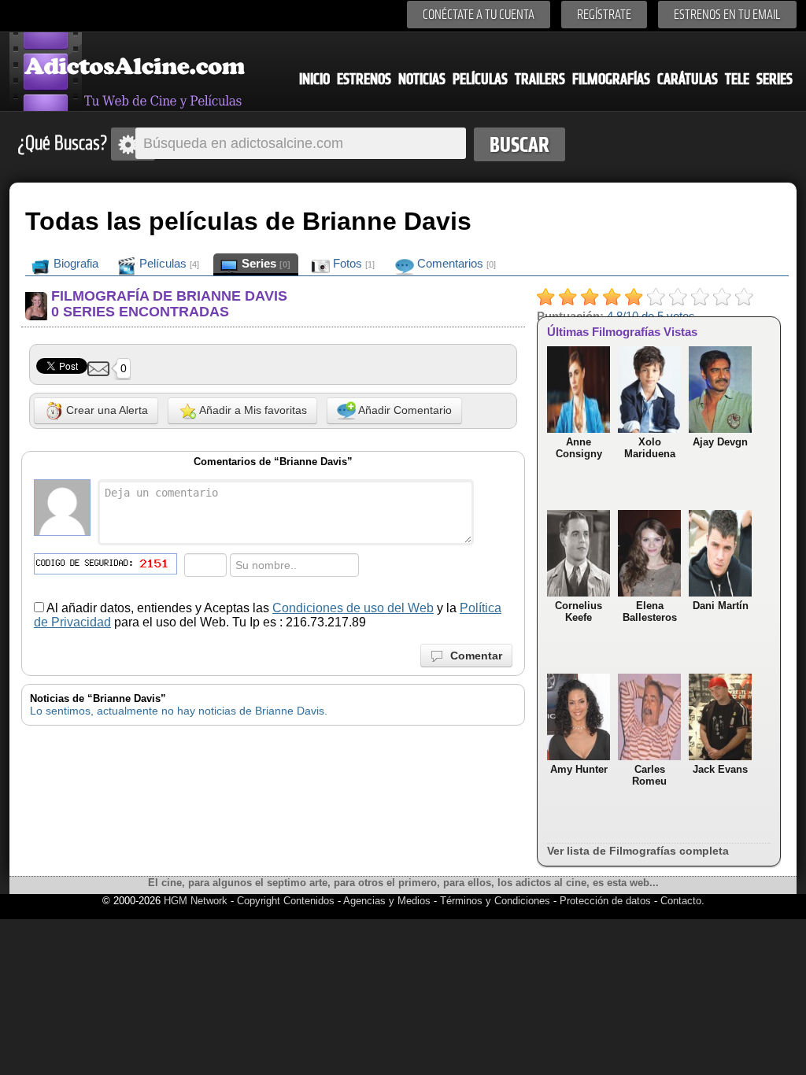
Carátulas (687, 79)
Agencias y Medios (387, 901)
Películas (480, 79)
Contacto (680, 901)
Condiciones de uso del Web (353, 608)
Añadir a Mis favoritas (252, 410)
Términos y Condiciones (496, 901)
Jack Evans (720, 769)
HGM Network (195, 901)
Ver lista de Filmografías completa (638, 850)
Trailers (540, 79)
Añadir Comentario (404, 410)
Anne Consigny (579, 448)
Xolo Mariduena (649, 448)
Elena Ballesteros (650, 611)
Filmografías (611, 79)
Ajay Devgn (720, 442)
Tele (737, 79)
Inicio (314, 79)
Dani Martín (721, 605)
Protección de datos (605, 901)
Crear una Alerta (105, 410)
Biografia (74, 263)
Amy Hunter (579, 769)
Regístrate (604, 14)
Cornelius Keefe (578, 611)
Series (774, 79)
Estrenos (364, 79)
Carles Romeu (649, 775)
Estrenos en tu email (727, 14)
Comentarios (455, 263)
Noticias (422, 79)
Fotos (352, 263)
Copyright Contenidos (286, 901)
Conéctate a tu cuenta (478, 14)
